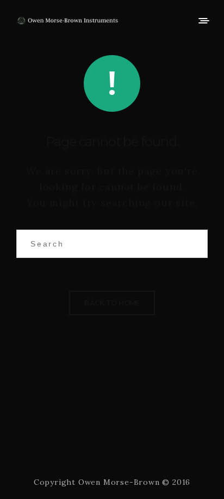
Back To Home (111, 302)
